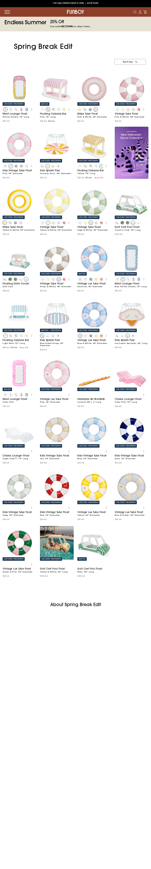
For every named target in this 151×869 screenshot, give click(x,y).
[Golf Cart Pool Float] (117, 223)
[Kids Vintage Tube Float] (5, 166)
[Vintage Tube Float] (117, 109)
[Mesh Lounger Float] (5, 109)
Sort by (128, 62)
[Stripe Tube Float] (79, 109)
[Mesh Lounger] (26, 109)
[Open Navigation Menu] (7, 12)
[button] (135, 11)
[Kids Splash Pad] (42, 166)
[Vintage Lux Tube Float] (80, 279)
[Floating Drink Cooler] (138, 223)
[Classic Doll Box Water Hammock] (21, 109)
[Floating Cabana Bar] (43, 109)
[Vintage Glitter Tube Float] (139, 109)
